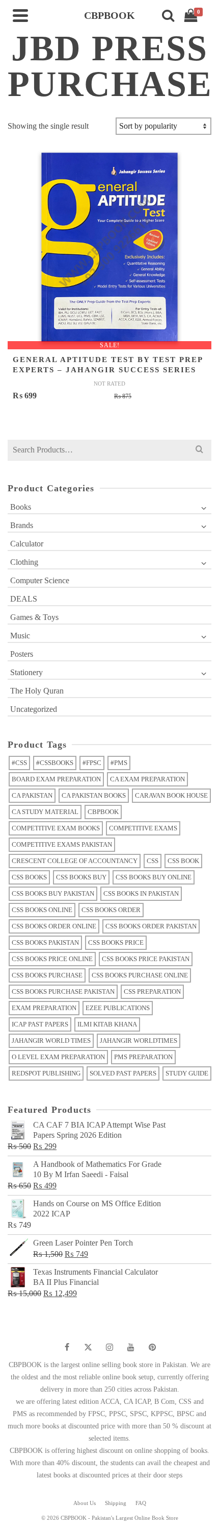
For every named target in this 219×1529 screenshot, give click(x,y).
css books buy (81, 877)
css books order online (54, 926)
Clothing (24, 562)
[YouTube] (131, 1347)
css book (183, 861)
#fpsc (92, 763)
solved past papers (123, 1073)
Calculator (26, 543)
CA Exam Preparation (147, 779)
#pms (119, 763)
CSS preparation (152, 991)
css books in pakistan (141, 893)
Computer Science (39, 580)
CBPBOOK (103, 812)
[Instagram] (109, 1347)
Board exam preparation (56, 779)
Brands (21, 525)
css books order (111, 910)
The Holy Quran (37, 690)
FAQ (140, 1503)
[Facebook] (66, 1347)
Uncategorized (33, 709)
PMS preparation (143, 1057)
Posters (21, 654)
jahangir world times (51, 1040)
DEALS (23, 598)
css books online (42, 910)
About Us (84, 1503)
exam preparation (44, 1008)
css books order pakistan (151, 926)
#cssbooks (54, 763)
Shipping (115, 1503)
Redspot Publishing (46, 1073)
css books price (116, 942)
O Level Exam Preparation (58, 1057)
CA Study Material (45, 812)
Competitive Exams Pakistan (62, 844)
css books (29, 877)
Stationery (26, 672)
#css (19, 763)
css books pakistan (45, 942)
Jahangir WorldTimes (138, 1040)
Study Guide (187, 1073)
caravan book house (171, 795)
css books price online (52, 959)
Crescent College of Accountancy (75, 861)
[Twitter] (88, 1347)
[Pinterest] (152, 1347)
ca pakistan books (94, 795)
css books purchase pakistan (63, 991)
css (152, 861)
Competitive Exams (143, 828)
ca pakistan (32, 795)
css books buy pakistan (53, 893)
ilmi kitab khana (107, 1024)
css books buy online (153, 877)
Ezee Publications (118, 1008)
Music (20, 635)
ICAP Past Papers (40, 1024)
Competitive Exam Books (56, 828)
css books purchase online (140, 975)
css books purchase (47, 975)
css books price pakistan (145, 959)
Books (20, 507)
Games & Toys (34, 617)
